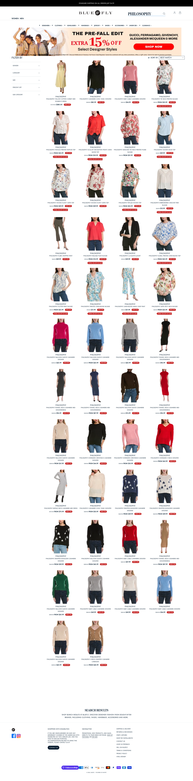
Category (16, 73)
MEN (22, 18)
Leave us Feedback (123, 744)
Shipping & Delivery (123, 729)
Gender (15, 66)
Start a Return (121, 735)
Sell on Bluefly (122, 747)
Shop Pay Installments (124, 738)
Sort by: (154, 57)
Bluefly (92, 772)
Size (14, 80)
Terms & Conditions (123, 751)
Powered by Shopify (101, 772)
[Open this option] (61, 77)
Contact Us (120, 741)
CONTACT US (53, 748)
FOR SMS (94, 737)
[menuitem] (46, 25)
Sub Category (18, 95)
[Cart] (180, 12)
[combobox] (146, 13)
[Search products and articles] (164, 14)
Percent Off (17, 87)
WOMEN (15, 18)
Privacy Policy (121, 754)
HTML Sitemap (121, 757)
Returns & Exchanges (124, 732)
